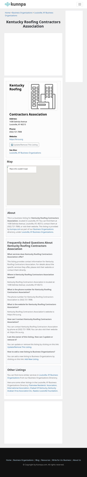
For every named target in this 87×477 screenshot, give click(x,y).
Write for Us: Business (61, 460)
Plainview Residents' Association (43, 385)
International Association (18, 388)
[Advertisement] (33, 54)
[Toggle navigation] (80, 4)
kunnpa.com (15, 229)
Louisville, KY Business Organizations (25, 153)
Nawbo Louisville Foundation (45, 391)
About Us (77, 460)
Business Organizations (22, 12)
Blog (37, 460)
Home (7, 12)
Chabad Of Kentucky (38, 388)
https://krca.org (16, 139)
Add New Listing (31, 359)
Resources (45, 460)
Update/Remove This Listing (19, 347)
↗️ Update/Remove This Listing (24, 145)
